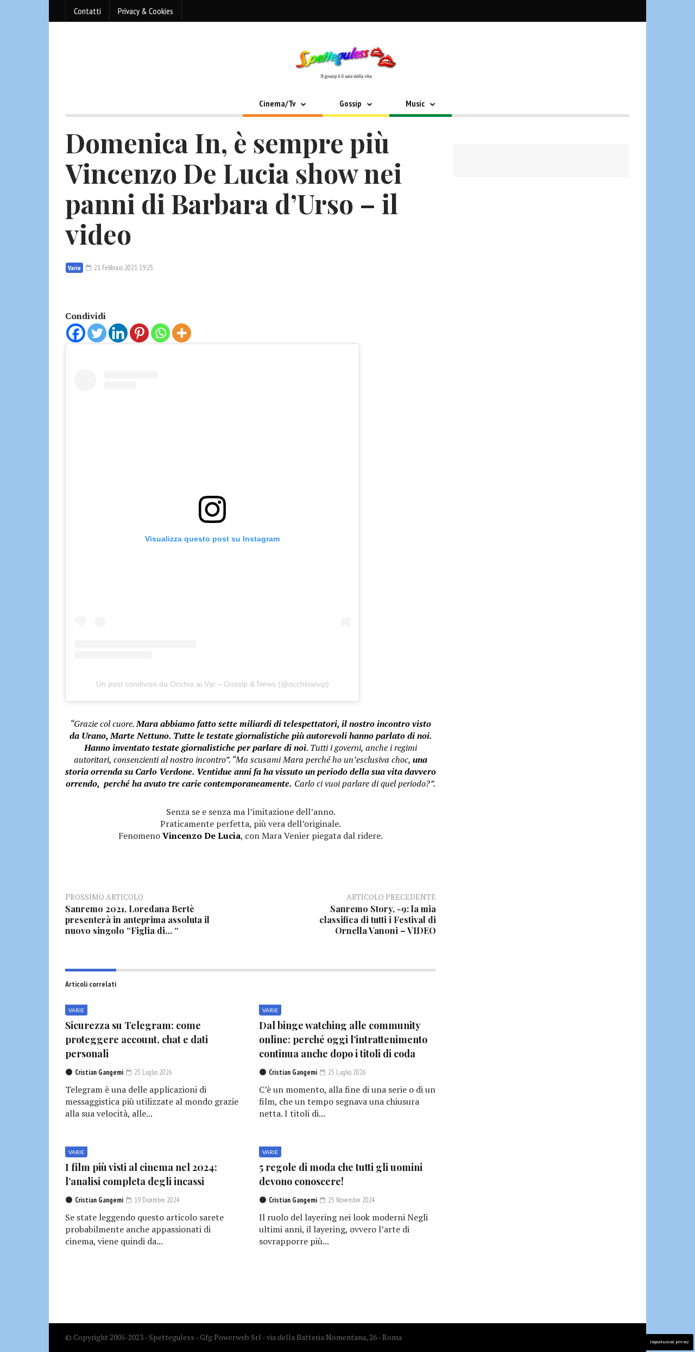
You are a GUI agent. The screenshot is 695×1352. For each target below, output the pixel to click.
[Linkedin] (118, 332)
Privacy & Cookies (145, 10)
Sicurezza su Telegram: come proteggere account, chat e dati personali (136, 1039)
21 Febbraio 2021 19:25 (122, 267)
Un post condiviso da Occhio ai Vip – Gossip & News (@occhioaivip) (212, 684)
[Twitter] (96, 332)
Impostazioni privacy (669, 1341)
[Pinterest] (139, 332)
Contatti (87, 10)
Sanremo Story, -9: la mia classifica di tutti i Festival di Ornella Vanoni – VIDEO (377, 919)
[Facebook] (75, 332)
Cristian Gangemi (99, 1072)
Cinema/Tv (277, 103)
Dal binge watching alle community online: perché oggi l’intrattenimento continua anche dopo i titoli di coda (343, 1039)
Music (415, 103)
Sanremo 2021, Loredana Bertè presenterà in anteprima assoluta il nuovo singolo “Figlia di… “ (137, 919)
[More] (181, 332)
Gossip (350, 103)
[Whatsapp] (160, 332)
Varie (74, 268)
